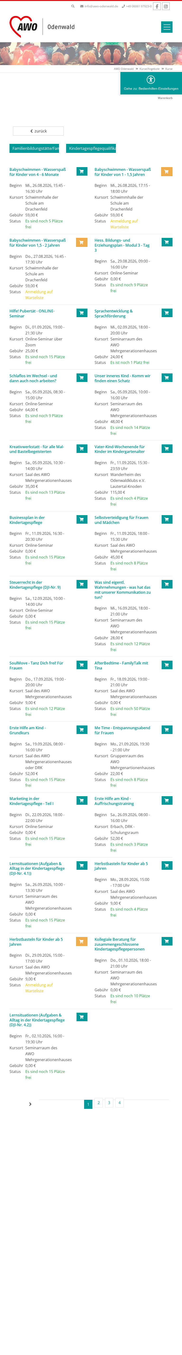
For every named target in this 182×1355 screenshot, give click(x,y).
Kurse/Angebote (149, 69)
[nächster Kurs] (31, 1104)
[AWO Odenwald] (43, 26)
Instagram (166, 6)
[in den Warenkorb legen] (82, 171)
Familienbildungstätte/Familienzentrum (36, 148)
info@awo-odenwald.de (101, 6)
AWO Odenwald (124, 69)
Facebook (157, 6)
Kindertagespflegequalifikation (92, 148)
